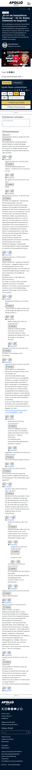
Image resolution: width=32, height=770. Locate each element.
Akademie (4, 718)
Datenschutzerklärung (8, 756)
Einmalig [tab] (7, 83)
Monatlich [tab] (18, 83)
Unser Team (5, 713)
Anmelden (5, 745)
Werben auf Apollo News (9, 724)
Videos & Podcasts (7, 739)
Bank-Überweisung (17, 107)
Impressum (5, 758)
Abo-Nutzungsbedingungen (10, 754)
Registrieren (5, 748)
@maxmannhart (14, 46)
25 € (16, 94)
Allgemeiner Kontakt (8, 722)
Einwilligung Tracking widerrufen (12, 761)
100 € (5, 98)
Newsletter (5, 741)
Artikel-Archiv (6, 737)
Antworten (7, 159)
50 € (22, 94)
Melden (7, 139)
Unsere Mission (6, 716)
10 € (4, 94)
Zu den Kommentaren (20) (11, 76)
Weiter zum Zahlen (17, 102)
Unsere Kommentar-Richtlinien (11, 751)
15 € (10, 94)
